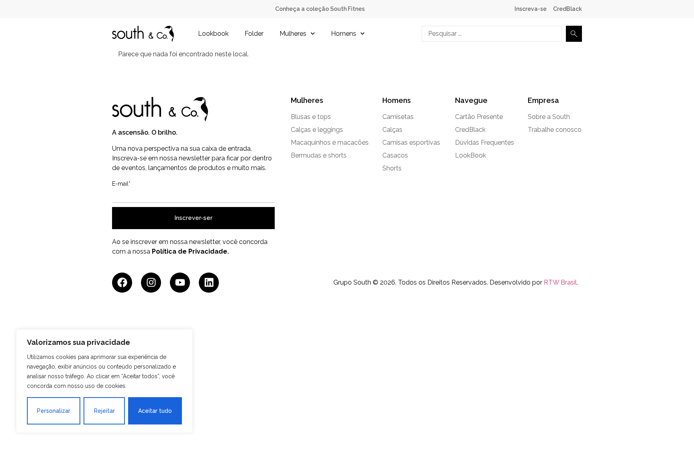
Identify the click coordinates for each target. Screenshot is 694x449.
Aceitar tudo (155, 411)
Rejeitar (104, 411)
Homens (343, 33)
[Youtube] (180, 283)
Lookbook (213, 33)
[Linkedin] (209, 283)
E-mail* (121, 184)
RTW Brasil (560, 282)
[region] (104, 381)
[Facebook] (122, 283)
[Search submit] (574, 34)
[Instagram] (151, 283)
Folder (254, 33)
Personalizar (53, 411)
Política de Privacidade (189, 251)
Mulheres (293, 33)
